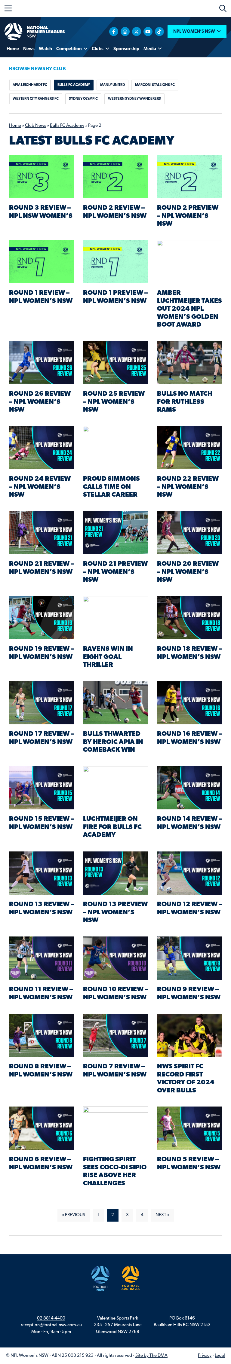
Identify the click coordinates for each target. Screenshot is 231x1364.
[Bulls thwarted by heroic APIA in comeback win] (115, 702)
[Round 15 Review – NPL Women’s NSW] (41, 787)
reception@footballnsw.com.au (51, 1325)
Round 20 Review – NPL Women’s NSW (188, 572)
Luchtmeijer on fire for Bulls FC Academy (112, 827)
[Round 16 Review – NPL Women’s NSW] (189, 702)
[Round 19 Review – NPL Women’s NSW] (41, 617)
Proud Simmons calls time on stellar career (111, 487)
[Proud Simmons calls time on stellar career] (115, 447)
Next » (162, 1215)
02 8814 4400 (51, 1318)
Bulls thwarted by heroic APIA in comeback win (113, 742)
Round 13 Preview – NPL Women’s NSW (115, 912)
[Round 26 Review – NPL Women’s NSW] (41, 362)
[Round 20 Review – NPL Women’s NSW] (189, 532)
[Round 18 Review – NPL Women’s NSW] (189, 617)
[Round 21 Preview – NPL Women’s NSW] (115, 532)
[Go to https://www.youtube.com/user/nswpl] (147, 31)
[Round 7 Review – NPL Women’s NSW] (115, 1035)
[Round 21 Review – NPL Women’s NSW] (41, 532)
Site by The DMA (151, 1355)
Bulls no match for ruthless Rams (184, 402)
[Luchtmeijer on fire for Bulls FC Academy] (115, 787)
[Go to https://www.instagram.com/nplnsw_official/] (125, 31)
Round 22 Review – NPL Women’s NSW (188, 487)
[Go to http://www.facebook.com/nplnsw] (113, 31)
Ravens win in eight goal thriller (108, 657)
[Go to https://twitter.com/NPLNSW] (136, 31)
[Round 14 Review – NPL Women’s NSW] (189, 787)
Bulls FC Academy (67, 125)
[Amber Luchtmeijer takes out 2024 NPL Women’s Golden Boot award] (189, 261)
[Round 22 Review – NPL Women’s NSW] (189, 447)
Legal (220, 1355)
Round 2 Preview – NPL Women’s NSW (187, 216)
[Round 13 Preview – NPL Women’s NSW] (115, 873)
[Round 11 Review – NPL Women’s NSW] (41, 958)
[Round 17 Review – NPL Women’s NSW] (41, 702)
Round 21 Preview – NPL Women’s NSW (115, 572)
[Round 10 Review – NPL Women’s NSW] (115, 958)
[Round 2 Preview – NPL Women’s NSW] (189, 176)
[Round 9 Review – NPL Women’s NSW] (189, 958)
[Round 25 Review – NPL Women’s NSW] (115, 362)
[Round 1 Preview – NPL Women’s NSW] (115, 261)
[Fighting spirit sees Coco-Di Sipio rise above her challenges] (115, 1128)
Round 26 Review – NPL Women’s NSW (40, 402)
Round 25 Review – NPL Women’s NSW (114, 402)
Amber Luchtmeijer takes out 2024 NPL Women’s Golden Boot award (189, 309)
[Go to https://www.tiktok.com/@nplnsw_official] (159, 31)
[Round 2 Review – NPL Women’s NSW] (115, 176)
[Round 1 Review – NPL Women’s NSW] (41, 261)
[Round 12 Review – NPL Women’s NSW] (189, 873)
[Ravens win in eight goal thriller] (115, 617)
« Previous (73, 1215)
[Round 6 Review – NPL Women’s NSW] (41, 1128)
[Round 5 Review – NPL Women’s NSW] (189, 1128)
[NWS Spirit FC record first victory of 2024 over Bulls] (189, 1035)
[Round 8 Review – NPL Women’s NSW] (41, 1035)
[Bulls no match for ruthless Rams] (189, 362)
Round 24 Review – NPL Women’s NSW (40, 487)
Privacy (204, 1355)
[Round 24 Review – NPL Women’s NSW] (41, 447)
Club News (35, 125)
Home (15, 125)
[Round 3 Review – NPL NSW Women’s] (41, 176)
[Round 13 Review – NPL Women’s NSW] (41, 873)
